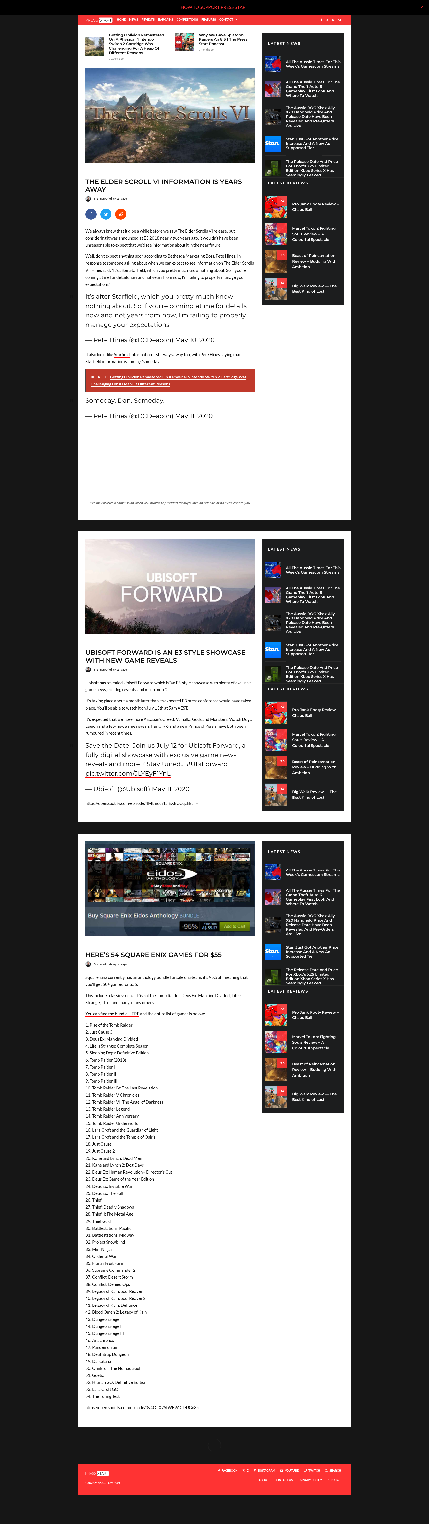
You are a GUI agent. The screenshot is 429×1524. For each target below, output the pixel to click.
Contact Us (284, 1480)
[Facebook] (321, 20)
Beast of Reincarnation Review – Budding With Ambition (314, 261)
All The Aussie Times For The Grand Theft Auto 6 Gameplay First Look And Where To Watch (313, 89)
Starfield (122, 354)
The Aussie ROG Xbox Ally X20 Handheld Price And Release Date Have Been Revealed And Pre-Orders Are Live (310, 117)
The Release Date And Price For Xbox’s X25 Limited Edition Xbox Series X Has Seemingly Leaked (312, 168)
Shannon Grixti (103, 198)
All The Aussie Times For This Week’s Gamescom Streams (313, 64)
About (264, 1480)
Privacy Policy (310, 1480)
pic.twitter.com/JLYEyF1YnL (128, 773)
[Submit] (120, 214)
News (133, 19)
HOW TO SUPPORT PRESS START (214, 7)
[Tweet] (105, 214)
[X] (327, 20)
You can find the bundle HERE (112, 1013)
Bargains (165, 19)
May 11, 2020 (194, 416)
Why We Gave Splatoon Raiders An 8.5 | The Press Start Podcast (223, 39)
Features (208, 19)
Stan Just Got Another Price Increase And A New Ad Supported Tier (312, 143)
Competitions (187, 19)
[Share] (91, 214)
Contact (226, 19)
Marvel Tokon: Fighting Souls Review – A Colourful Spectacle (314, 234)
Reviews (148, 19)
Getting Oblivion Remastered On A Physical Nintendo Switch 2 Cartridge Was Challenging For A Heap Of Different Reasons (136, 44)
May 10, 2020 (195, 340)
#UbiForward (207, 764)
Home (121, 19)
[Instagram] (334, 20)
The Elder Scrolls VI (195, 231)
